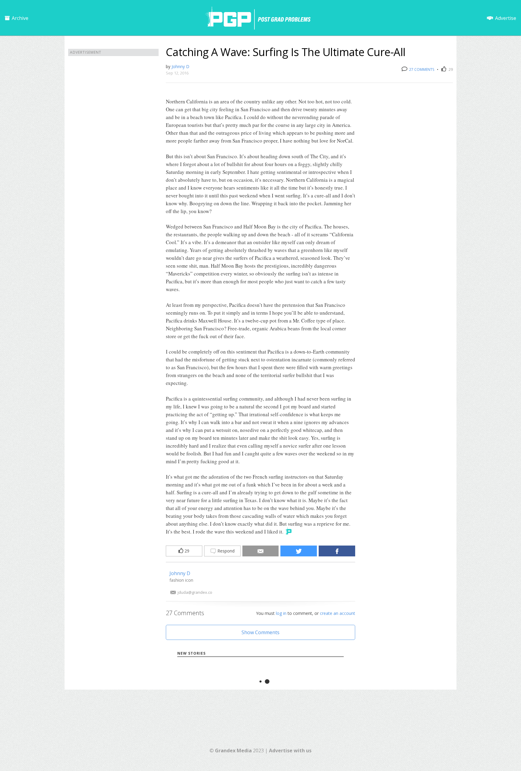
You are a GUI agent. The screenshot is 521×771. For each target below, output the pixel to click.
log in (281, 613)
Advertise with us (290, 750)
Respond (225, 551)
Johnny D (180, 66)
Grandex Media (233, 750)
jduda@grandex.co (195, 592)
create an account (337, 613)
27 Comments (421, 69)
